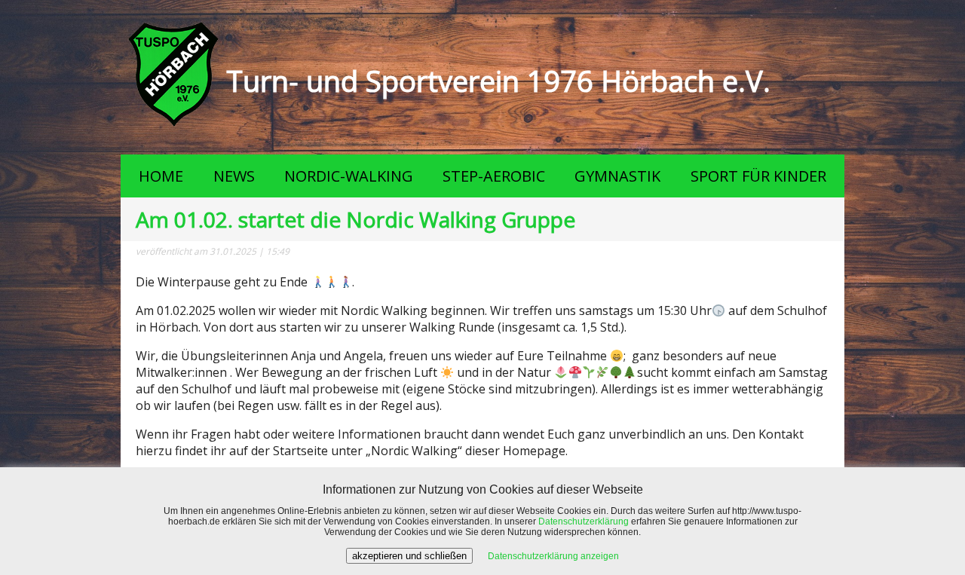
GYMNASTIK (617, 176)
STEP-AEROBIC (494, 176)
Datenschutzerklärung (583, 521)
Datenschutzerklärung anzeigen (553, 556)
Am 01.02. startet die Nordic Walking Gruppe (355, 219)
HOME (161, 176)
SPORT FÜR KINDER (758, 176)
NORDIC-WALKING (348, 176)
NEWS (234, 176)
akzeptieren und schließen (409, 555)
